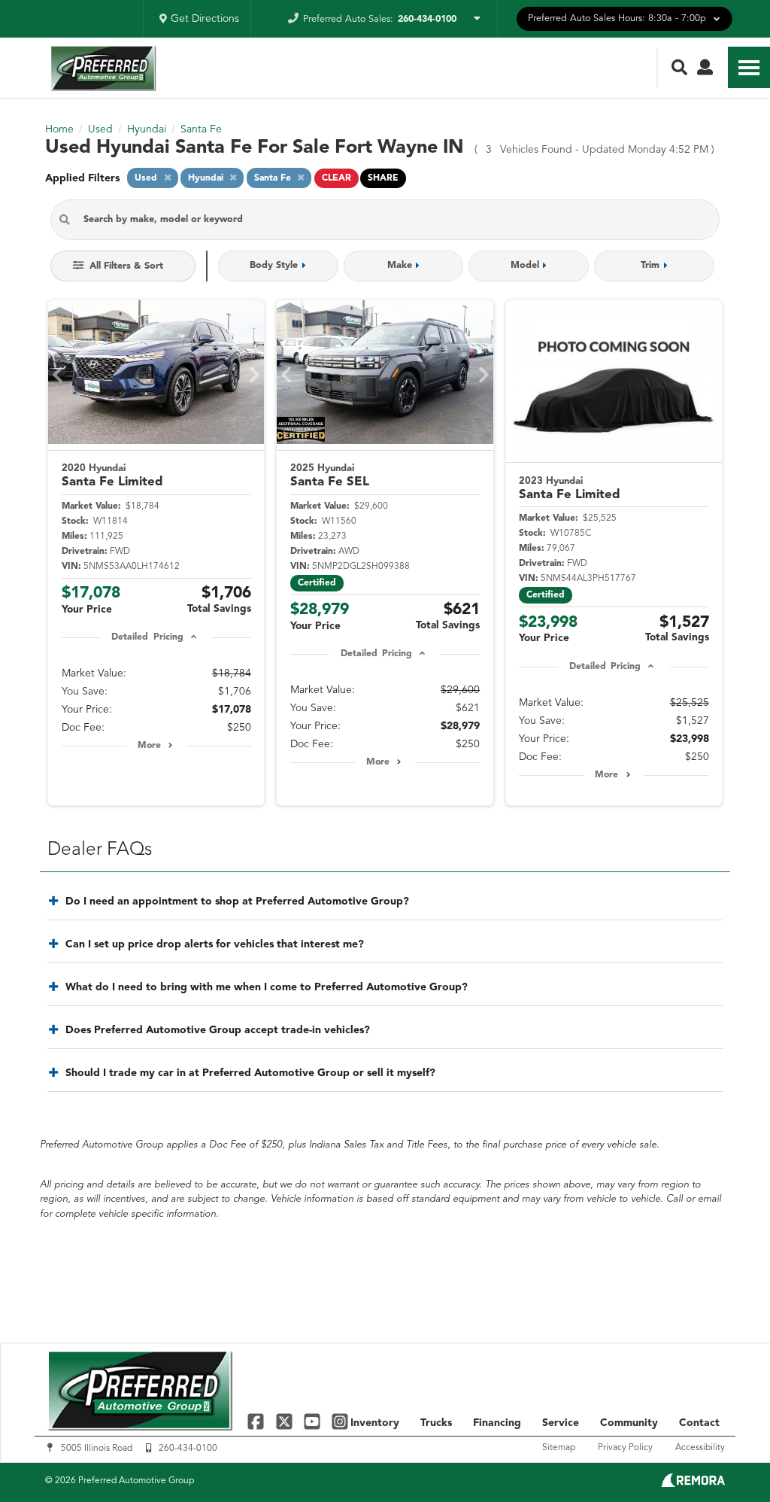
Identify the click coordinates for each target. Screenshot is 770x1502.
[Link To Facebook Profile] (257, 1421)
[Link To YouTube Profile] (314, 1421)
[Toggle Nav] (749, 67)
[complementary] (725, 1457)
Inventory (374, 1423)
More (149, 745)
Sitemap (558, 1447)
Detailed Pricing (147, 637)
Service (560, 1423)
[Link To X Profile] (285, 1421)
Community (629, 1423)
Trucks (436, 1423)
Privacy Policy (625, 1447)
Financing (497, 1423)
